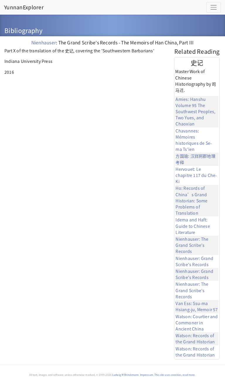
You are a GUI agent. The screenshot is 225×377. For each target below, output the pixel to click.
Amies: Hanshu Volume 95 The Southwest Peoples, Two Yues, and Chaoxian (195, 111)
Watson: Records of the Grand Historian (195, 339)
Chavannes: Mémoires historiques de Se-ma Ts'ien (193, 140)
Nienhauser (43, 42)
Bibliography (23, 30)
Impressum (146, 374)
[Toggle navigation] (213, 7)
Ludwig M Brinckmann (125, 374)
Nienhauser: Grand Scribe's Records (194, 261)
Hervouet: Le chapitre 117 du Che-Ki (196, 175)
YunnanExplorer (24, 7)
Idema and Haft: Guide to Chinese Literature (192, 226)
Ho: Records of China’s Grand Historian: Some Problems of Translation (191, 200)
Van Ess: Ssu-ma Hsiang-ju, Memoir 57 (196, 306)
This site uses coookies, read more (174, 374)
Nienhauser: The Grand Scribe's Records (191, 245)
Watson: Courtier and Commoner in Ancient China (196, 323)
